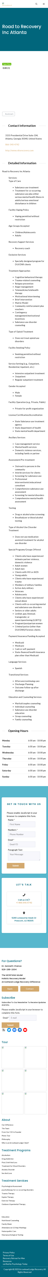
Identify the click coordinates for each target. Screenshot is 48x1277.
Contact (30, 988)
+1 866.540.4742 (24, 902)
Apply (10, 988)
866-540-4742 (12, 144)
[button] (36, 4)
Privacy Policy (9, 1252)
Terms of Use (8, 1255)
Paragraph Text (15, 850)
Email (11, 840)
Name (11, 819)
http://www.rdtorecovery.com (19, 150)
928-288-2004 (9, 969)
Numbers (13, 830)
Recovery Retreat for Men (14, 1258)
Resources (7, 1261)
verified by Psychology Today (15, 1264)
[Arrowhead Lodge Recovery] (7, 4)
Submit (16, 865)
